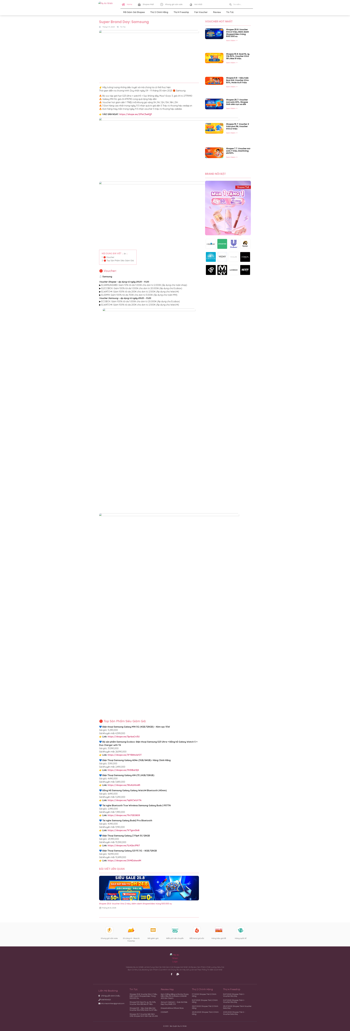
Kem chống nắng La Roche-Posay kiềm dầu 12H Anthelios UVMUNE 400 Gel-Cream (175, 996)
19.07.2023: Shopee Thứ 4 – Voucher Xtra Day (234, 995)
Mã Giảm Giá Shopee (134, 12)
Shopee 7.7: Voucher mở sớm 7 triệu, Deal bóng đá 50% (238, 151)
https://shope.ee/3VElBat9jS (123, 770)
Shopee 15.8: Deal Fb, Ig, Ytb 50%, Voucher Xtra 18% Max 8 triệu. (238, 56)
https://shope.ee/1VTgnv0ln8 (123, 830)
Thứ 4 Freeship (181, 12)
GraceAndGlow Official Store (172, 1008)
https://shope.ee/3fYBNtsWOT (125, 755)
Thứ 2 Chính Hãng (159, 12)
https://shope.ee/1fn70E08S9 (124, 815)
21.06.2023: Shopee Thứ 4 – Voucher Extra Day (234, 1013)
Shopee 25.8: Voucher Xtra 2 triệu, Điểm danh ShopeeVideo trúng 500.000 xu (135, 903)
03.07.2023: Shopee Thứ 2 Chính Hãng (205, 1007)
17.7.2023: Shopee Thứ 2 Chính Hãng (204, 995)
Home (129, 4)
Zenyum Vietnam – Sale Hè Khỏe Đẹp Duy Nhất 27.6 (174, 1003)
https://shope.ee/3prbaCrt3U (124, 736)
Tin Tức (230, 12)
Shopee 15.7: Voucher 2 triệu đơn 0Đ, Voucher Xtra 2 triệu (237, 126)
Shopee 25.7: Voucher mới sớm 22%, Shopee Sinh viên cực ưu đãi (237, 102)
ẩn (125, 253)
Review (217, 12)
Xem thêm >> (232, 40)
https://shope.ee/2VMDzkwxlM (124, 860)
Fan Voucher (201, 12)
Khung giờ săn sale (174, 4)
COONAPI (164, 1012)
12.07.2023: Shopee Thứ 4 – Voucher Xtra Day (234, 1001)
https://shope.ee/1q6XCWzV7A (124, 800)
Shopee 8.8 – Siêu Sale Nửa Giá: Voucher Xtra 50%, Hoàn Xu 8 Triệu (237, 80)
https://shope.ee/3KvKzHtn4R (124, 785)
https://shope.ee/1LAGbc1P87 (124, 845)
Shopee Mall (148, 4)
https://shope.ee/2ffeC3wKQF (135, 114)
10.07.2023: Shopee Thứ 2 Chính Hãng (205, 1001)
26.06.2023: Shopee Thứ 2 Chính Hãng (205, 1013)
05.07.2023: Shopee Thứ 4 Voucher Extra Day (237, 1007)
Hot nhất (198, 4)
